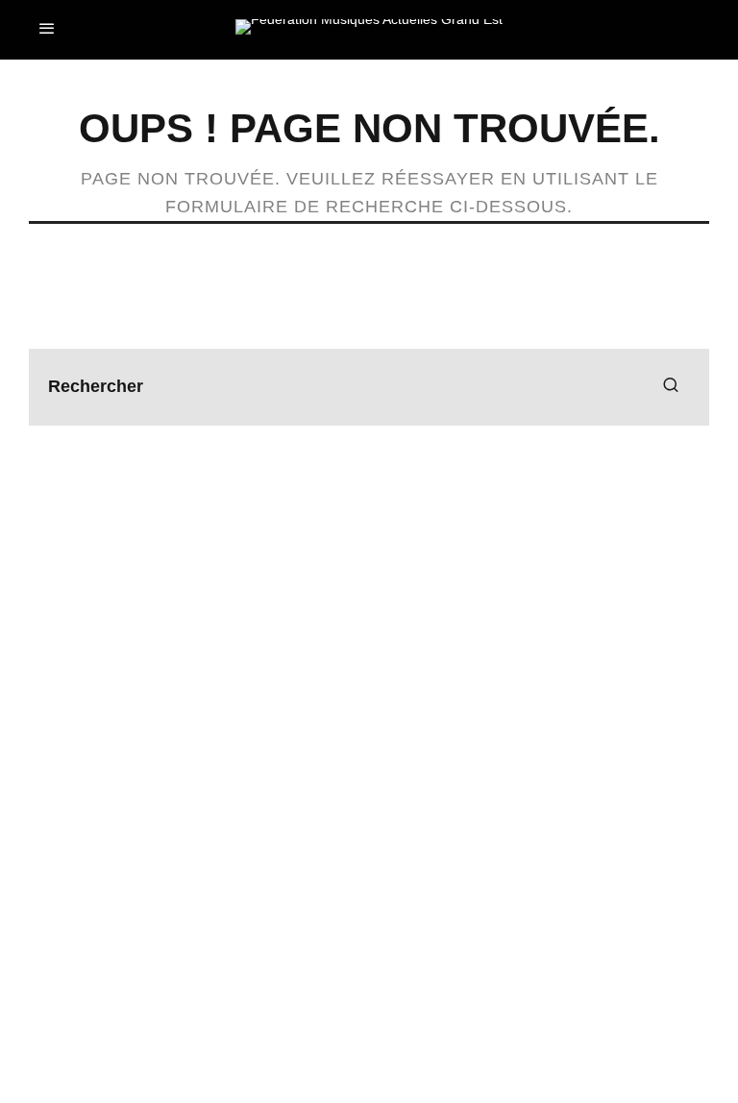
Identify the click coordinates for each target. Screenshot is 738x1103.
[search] (670, 387)
